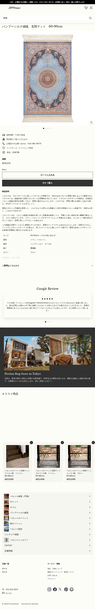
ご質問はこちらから (10, 265)
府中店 (4, 568)
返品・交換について (55, 568)
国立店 (4, 572)
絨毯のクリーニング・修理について (61, 572)
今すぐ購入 (47, 182)
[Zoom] (91, 122)
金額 (4, 159)
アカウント (52, 579)
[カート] (86, 7)
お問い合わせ (52, 575)
